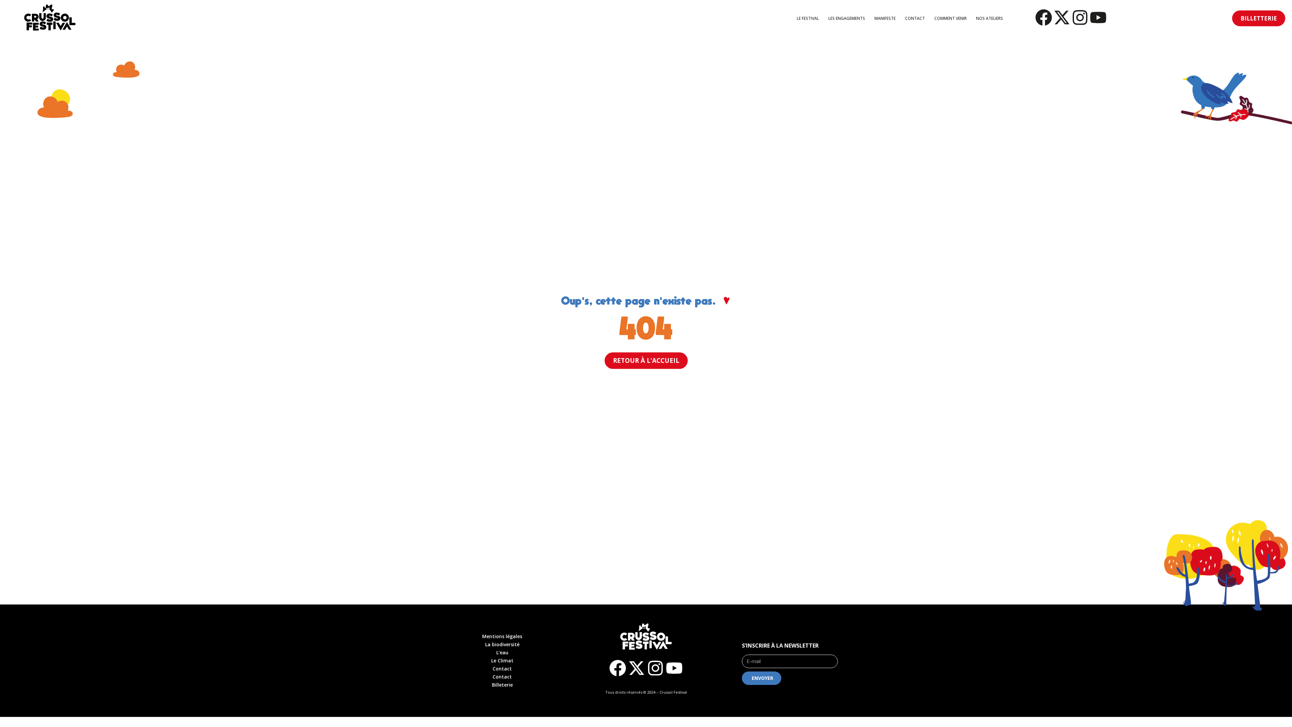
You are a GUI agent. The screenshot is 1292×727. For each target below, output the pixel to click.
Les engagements (846, 18)
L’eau (502, 652)
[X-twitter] (1061, 17)
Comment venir (950, 18)
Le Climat (502, 660)
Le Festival (808, 18)
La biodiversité (502, 644)
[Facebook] (1043, 17)
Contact (915, 18)
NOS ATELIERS (989, 18)
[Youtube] (1098, 17)
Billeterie (502, 685)
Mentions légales (502, 636)
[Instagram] (1080, 17)
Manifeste (885, 18)
